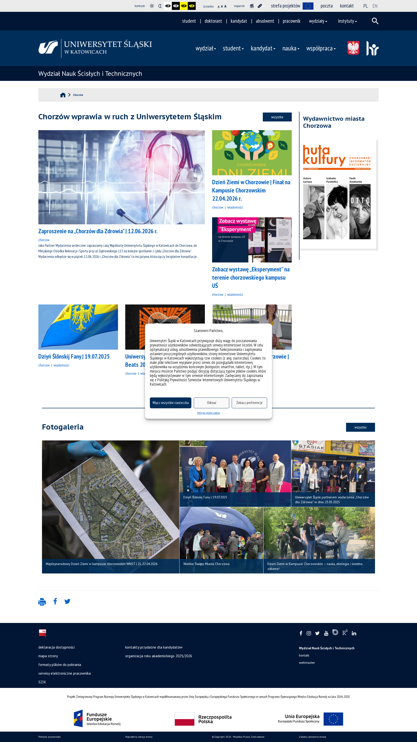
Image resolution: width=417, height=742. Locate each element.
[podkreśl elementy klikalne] (260, 6)
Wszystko (277, 116)
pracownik (291, 21)
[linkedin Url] (354, 633)
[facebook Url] (300, 633)
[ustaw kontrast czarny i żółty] (184, 6)
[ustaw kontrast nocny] (160, 6)
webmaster (307, 662)
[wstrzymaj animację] (252, 6)
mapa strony (48, 655)
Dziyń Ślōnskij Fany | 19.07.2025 (74, 356)
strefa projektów (285, 5)
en (375, 5)
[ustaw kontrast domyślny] (152, 6)
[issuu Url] (335, 633)
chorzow (43, 239)
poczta (327, 5)
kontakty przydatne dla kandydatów (153, 647)
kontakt (347, 5)
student (189, 21)
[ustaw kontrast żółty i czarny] (192, 6)
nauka (289, 48)
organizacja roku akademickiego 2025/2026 (158, 655)
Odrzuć (211, 402)
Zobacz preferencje (249, 402)
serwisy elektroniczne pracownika (64, 673)
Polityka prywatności (49, 736)
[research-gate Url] (345, 633)
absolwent (265, 21)
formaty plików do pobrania (59, 664)
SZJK (42, 681)
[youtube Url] (326, 633)
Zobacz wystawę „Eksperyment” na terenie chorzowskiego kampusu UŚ (251, 277)
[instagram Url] (309, 633)
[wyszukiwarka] (375, 21)
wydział (204, 48)
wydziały (316, 21)
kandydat (239, 21)
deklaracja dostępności (56, 647)
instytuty (346, 21)
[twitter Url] (317, 633)
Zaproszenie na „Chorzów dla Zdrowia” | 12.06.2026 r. (98, 231)
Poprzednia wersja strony (139, 736)
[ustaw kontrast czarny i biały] (168, 6)
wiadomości (235, 207)
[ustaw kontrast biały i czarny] (176, 6)
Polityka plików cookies (208, 413)
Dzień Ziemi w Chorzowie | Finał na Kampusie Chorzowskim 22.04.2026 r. (251, 190)
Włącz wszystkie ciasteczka (171, 402)
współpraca (319, 48)
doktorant (213, 21)
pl (365, 5)
